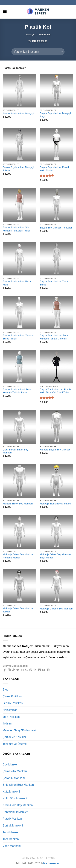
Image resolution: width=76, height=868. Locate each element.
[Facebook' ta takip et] (4, 670)
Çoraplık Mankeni (14, 778)
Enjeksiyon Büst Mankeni (18, 784)
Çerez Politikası (12, 696)
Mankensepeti (51, 863)
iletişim (7, 723)
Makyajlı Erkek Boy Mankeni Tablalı (18, 610)
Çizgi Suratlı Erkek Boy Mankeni (15, 451)
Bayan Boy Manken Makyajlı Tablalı (18, 169)
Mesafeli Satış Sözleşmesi (19, 730)
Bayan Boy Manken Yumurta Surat (56, 283)
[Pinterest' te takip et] (30, 670)
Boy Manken (10, 764)
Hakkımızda (10, 709)
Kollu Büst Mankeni (15, 798)
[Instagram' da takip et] (9, 670)
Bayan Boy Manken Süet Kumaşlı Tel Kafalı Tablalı (17, 229)
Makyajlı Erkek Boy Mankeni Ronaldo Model (18, 556)
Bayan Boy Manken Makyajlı (18, 113)
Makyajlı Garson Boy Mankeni (56, 608)
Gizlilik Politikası (13, 703)
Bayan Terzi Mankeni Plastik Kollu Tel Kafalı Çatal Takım (55, 391)
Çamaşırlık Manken (15, 771)
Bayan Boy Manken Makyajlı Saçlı (55, 115)
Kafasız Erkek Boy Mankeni (18, 503)
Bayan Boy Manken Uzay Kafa (17, 283)
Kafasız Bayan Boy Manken (55, 449)
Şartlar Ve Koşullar (14, 737)
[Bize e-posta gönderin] (22, 670)
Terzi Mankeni (11, 832)
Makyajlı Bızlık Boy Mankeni (55, 503)
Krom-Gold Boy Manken (18, 805)
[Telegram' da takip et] (48, 670)
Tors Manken (11, 839)
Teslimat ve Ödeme (15, 743)
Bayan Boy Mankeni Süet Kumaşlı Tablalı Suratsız (17, 391)
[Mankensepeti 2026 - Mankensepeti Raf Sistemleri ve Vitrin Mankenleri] (38, 11)
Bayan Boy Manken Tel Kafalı (56, 227)
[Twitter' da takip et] (17, 670)
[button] (5, 11)
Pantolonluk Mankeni (16, 811)
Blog (5, 689)
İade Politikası (11, 716)
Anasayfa (30, 34)
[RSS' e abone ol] (35, 670)
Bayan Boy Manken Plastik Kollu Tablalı (54, 169)
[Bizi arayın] (26, 670)
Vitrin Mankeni (12, 845)
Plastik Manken (12, 818)
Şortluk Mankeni (13, 825)
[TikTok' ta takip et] (13, 670)
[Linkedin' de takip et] (39, 670)
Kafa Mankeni (11, 791)
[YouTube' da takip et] (43, 670)
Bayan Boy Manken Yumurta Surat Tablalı (18, 337)
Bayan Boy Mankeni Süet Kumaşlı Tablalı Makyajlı (54, 337)
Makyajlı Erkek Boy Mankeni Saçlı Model (55, 556)
